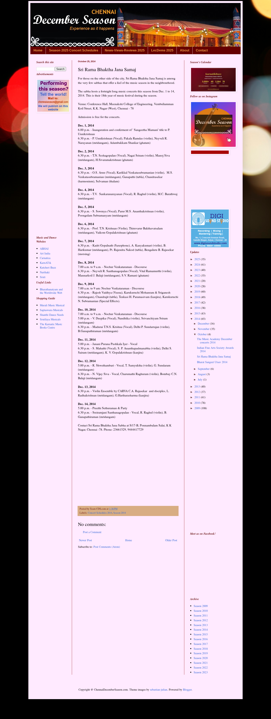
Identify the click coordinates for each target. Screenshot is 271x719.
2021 (197, 281)
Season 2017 (201, 644)
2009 (197, 408)
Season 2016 (201, 639)
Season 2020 (201, 658)
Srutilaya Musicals (50, 319)
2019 (197, 291)
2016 (197, 308)
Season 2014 (119, 512)
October (203, 334)
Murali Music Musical (52, 305)
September (204, 369)
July (200, 379)
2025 (197, 259)
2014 (197, 319)
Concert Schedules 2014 (100, 512)
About (184, 50)
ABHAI (44, 248)
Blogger (187, 689)
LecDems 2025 (162, 50)
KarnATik (45, 263)
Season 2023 (201, 672)
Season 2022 (201, 667)
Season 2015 (201, 634)
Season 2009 (201, 606)
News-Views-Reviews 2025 (125, 50)
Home (38, 50)
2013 (197, 386)
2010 (197, 403)
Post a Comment (92, 532)
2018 (197, 297)
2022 (197, 275)
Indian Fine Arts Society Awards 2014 (215, 349)
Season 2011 (201, 615)
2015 (197, 313)
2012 (197, 392)
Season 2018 (201, 648)
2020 (197, 286)
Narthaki (45, 272)
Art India (45, 253)
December (204, 323)
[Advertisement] (128, 467)
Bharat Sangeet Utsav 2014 (212, 362)
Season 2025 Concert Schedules (73, 50)
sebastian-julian (158, 689)
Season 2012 (201, 620)
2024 (197, 264)
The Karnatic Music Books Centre (51, 325)
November (204, 329)
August (202, 374)
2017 (197, 302)
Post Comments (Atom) (106, 547)
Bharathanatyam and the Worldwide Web (51, 291)
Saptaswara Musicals (51, 310)
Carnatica (45, 258)
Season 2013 (201, 625)
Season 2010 (201, 611)
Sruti (42, 277)
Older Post (171, 540)
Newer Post (85, 540)
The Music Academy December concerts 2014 (214, 340)
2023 (197, 270)
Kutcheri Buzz (48, 267)
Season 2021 (201, 663)
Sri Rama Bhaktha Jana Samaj (214, 356)
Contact (202, 50)
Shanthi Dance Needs (52, 315)
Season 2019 (201, 653)
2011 (197, 397)
